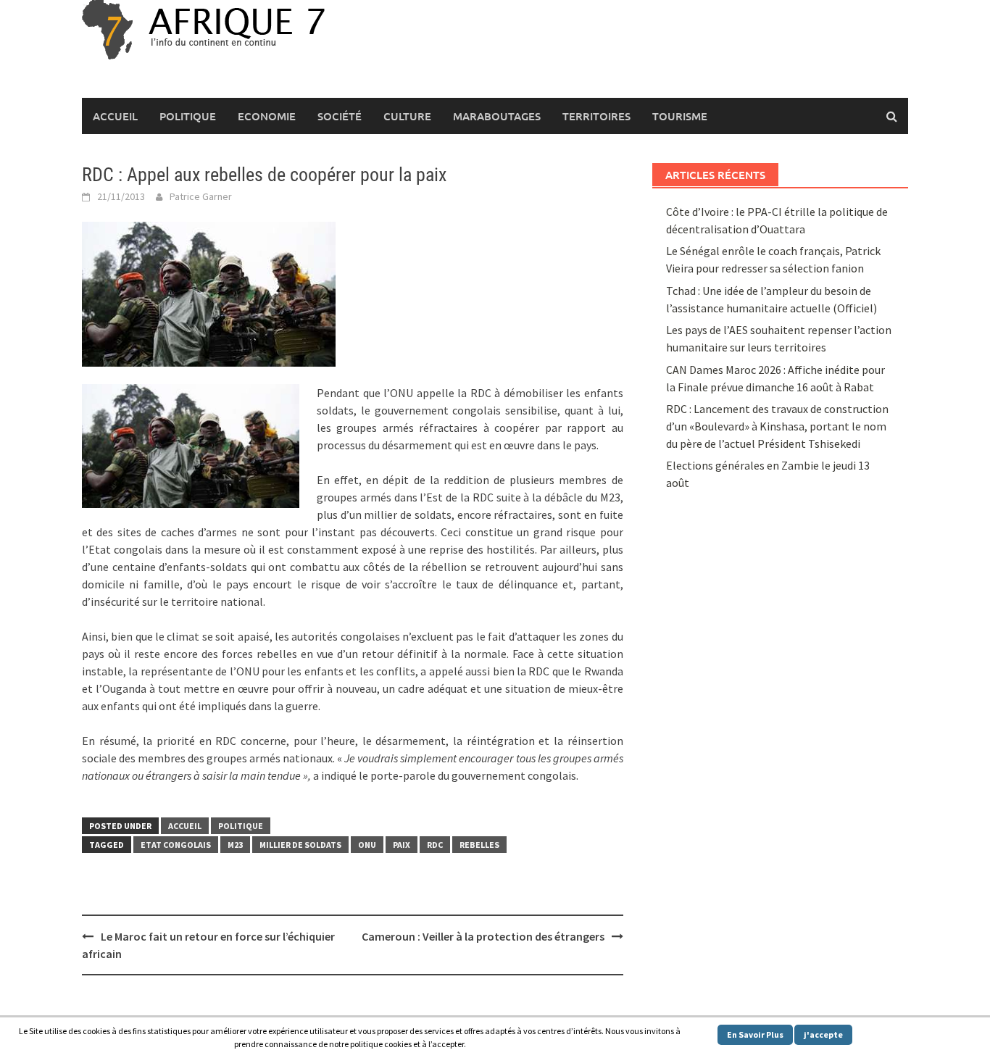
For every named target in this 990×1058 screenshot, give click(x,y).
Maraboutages (497, 116)
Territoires (596, 116)
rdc (435, 844)
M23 (235, 844)
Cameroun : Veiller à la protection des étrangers (483, 936)
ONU (367, 844)
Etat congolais (176, 844)
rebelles (479, 844)
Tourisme (679, 116)
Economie (267, 116)
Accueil (115, 116)
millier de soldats (300, 844)
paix (401, 844)
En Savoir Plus (755, 1034)
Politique (187, 116)
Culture (407, 116)
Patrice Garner (201, 196)
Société (339, 116)
